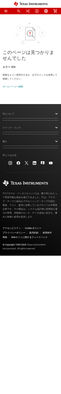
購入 (5, 141)
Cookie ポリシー (33, 228)
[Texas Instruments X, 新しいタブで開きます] (26, 164)
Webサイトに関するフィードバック (29, 237)
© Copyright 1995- (14, 244)
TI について (8, 114)
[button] (5, 11)
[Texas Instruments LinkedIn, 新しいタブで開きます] (34, 164)
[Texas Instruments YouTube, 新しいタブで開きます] (51, 164)
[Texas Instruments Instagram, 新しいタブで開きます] (10, 164)
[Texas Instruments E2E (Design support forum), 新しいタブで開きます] (43, 164)
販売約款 (34, 232)
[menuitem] (18, 11)
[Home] (31, 4)
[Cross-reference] (27, 11)
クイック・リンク (12, 127)
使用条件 (47, 232)
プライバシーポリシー (14, 232)
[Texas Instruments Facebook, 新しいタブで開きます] (18, 164)
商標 (5, 237)
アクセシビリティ (12, 228)
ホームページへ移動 (13, 86)
